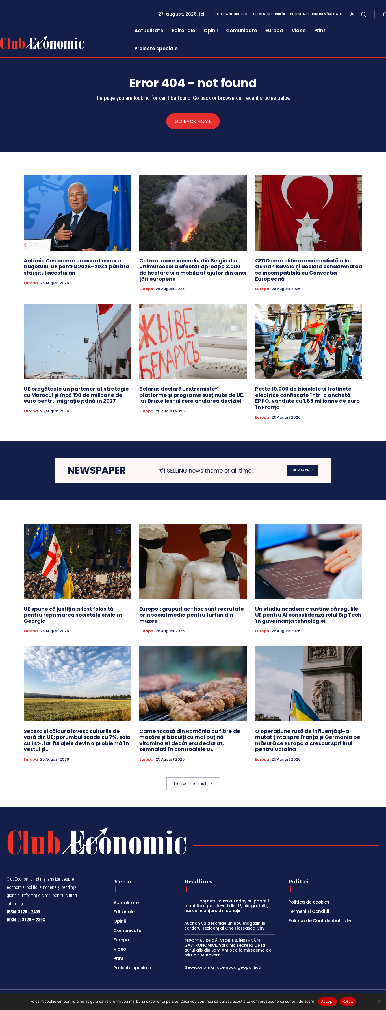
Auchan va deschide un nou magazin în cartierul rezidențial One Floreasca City (224, 925)
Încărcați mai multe (191, 783)
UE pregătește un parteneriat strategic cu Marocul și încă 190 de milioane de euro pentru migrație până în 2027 (76, 394)
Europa (31, 283)
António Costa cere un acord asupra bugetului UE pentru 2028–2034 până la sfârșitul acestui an (76, 266)
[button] (363, 14)
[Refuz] (379, 1001)
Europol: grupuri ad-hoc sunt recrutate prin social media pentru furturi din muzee (191, 614)
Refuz (347, 1001)
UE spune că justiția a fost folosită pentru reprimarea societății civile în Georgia (73, 614)
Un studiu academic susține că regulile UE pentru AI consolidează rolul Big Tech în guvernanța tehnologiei (308, 614)
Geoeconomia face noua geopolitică (222, 967)
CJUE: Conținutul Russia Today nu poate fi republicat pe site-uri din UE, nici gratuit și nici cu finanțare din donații (227, 905)
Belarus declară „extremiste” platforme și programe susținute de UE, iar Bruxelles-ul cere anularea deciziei (191, 394)
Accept (327, 1001)
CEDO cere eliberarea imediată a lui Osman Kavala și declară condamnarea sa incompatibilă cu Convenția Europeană (308, 269)
